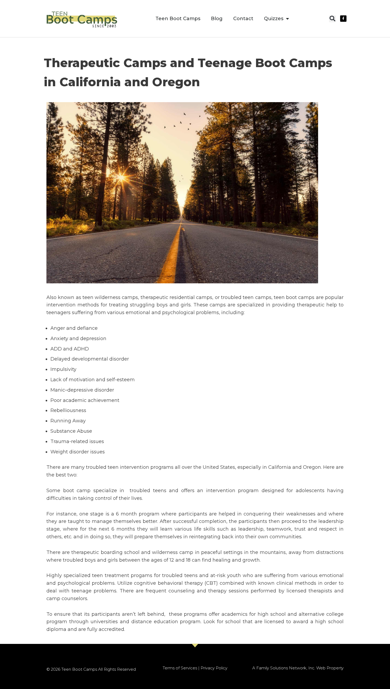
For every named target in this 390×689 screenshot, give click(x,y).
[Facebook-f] (343, 18)
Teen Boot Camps (177, 18)
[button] (332, 18)
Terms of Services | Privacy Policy (195, 667)
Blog (217, 18)
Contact (243, 18)
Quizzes (273, 18)
